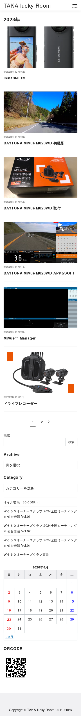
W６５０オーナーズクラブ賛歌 (26, 554)
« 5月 (9, 636)
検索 (7, 435)
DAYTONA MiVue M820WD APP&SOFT (39, 273)
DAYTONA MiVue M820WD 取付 (32, 208)
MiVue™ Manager (20, 338)
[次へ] (49, 422)
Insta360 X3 (14, 78)
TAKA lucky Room (27, 5)
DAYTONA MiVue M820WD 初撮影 (34, 143)
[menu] (74, 5)
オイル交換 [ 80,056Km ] (22, 502)
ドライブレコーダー (21, 403)
